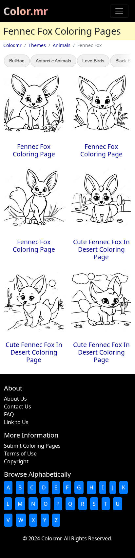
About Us (15, 398)
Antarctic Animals (53, 60)
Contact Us (17, 406)
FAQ (9, 414)
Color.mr (25, 11)
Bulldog (17, 60)
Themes (37, 45)
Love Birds (93, 60)
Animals (61, 45)
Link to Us (16, 422)
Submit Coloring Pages (32, 445)
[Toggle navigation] (119, 11)
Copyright (16, 461)
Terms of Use (20, 453)
